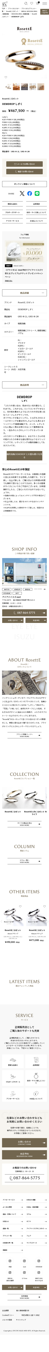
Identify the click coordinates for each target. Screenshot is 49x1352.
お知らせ (6, 1221)
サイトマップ (21, 1320)
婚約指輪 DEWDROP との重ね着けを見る (24, 456)
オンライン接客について (24, 184)
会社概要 (5, 1310)
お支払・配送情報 (33, 1207)
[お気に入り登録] (6, 77)
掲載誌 (5, 1250)
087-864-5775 (26, 1178)
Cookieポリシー (8, 1315)
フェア (29, 1236)
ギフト (29, 1221)
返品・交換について (9, 1214)
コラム (29, 1214)
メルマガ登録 (7, 1320)
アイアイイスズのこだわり (35, 1228)
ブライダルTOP (13, 8)
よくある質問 (7, 1207)
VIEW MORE (38, 589)
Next (46, 795)
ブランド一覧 (7, 1236)
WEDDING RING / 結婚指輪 (20, 14)
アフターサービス (9, 1200)
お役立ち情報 (31, 1200)
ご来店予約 (44, 12)
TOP (3, 8)
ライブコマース (32, 1243)
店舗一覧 (6, 1228)
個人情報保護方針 (22, 1310)
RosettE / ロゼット (12, 11)
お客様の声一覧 (8, 1243)
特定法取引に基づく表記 (30, 1315)
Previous (3, 795)
